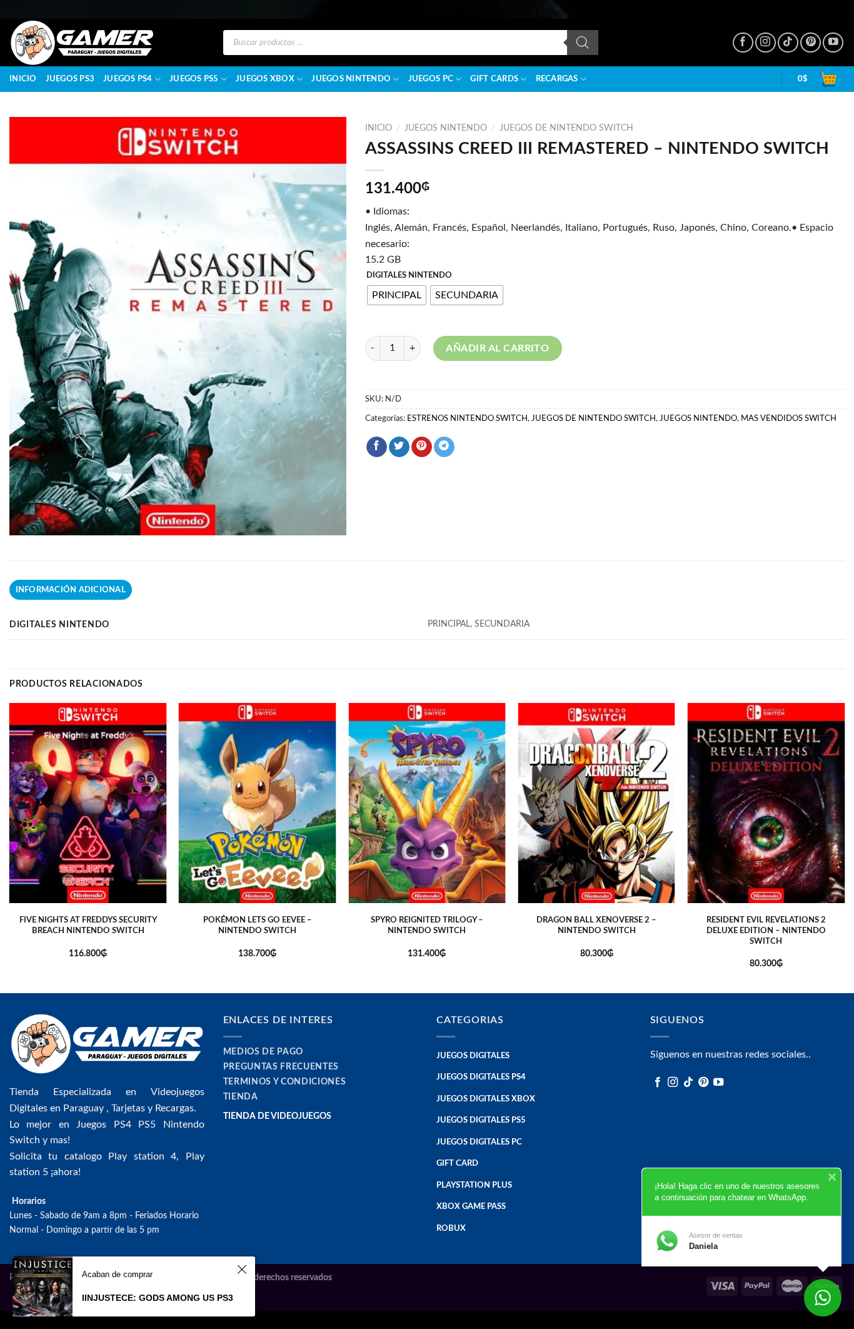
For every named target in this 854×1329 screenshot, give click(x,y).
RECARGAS (557, 79)
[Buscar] (582, 42)
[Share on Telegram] (444, 447)
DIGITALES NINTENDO (409, 275)
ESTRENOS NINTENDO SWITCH (467, 418)
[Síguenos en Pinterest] (810, 43)
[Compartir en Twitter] (399, 447)
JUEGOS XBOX (265, 79)
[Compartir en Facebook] (376, 447)
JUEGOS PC (430, 79)
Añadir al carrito (497, 348)
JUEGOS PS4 (128, 79)
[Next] (844, 847)
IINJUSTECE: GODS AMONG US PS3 (157, 1298)
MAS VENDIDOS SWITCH (788, 418)
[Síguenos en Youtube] (833, 43)
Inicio (23, 79)
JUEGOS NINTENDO (351, 79)
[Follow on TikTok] (788, 43)
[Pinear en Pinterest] (421, 447)
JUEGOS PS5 (194, 79)
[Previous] (10, 847)
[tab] (70, 590)
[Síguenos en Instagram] (765, 43)
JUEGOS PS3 (70, 79)
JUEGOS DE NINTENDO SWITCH (566, 128)
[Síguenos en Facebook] (743, 43)
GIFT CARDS (494, 79)
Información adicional (71, 590)
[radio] (397, 295)
